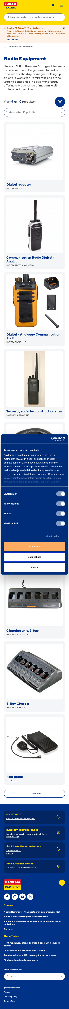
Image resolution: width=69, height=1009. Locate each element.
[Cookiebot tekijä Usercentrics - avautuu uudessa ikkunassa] (51, 439)
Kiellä (34, 567)
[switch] (60, 503)
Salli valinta (34, 557)
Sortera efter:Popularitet (21, 112)
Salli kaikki (34, 546)
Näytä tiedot (52, 536)
